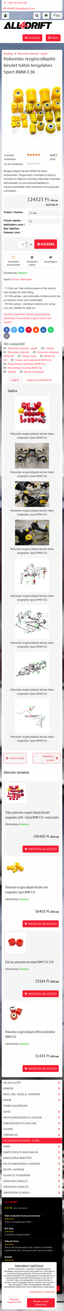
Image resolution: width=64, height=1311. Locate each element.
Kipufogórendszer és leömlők (22, 1117)
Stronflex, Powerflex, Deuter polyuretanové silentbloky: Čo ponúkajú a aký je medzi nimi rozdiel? (27, 318)
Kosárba (47, 244)
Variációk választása (42, 849)
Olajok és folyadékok (16, 1175)
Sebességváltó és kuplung (19, 1123)
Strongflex (10, 1134)
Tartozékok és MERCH (16, 1192)
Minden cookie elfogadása (40, 1303)
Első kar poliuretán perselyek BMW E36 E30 (29, 962)
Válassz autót (29, 356)
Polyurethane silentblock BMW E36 (26, 364)
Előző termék (17, 758)
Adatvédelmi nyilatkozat (42, 1291)
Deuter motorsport (34, 371)
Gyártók (12, 371)
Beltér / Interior (13, 1169)
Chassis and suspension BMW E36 (33, 360)
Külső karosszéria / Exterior (21, 1163)
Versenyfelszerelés (16, 1186)
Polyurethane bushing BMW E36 (25, 367)
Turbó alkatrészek (15, 1105)
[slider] (33, 154)
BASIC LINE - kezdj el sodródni (21, 1094)
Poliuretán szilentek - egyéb (23, 348)
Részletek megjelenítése (14, 1300)
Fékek (6, 1146)
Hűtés (7, 1111)
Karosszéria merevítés (17, 1158)
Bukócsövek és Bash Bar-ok (20, 1152)
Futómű (50, 348)
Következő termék (48, 758)
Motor (7, 1100)
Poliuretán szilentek (18, 352)
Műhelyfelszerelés (15, 1181)
